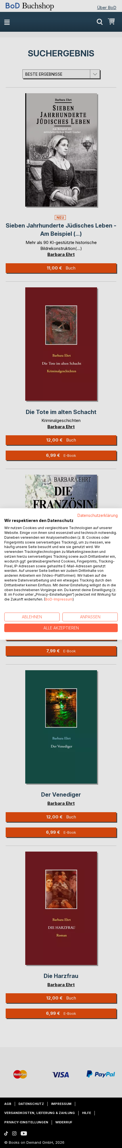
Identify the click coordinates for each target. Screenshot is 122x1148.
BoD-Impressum (59, 599)
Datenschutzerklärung (97, 515)
